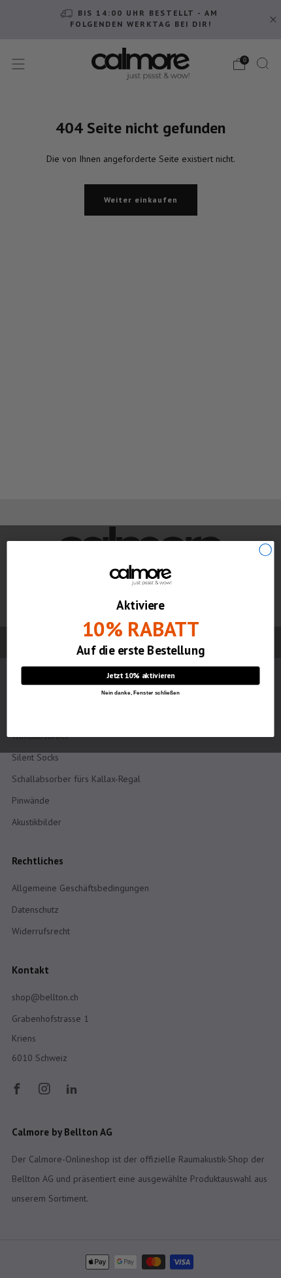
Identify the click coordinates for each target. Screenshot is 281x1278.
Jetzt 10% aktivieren (140, 676)
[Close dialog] (265, 549)
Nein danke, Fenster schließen (140, 693)
